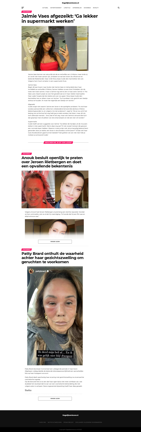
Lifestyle (67, 8)
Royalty (96, 8)
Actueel (45, 8)
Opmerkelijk (77, 8)
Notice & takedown (55, 422)
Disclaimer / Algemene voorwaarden (88, 422)
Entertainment (56, 8)
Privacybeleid (68, 422)
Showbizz (87, 8)
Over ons (42, 422)
